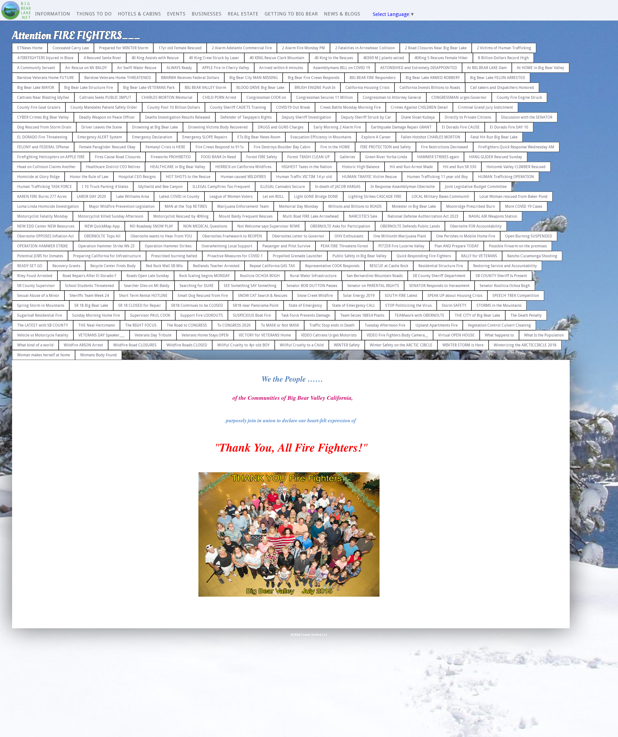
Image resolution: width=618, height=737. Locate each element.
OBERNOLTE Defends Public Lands (410, 226)
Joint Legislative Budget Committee (476, 186)
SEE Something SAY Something (250, 285)
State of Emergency (305, 305)
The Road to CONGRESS (187, 325)
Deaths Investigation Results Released (177, 117)
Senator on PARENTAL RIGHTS (373, 285)
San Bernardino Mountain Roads (375, 275)
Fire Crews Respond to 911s (220, 147)
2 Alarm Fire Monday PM (303, 48)
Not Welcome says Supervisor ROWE (268, 226)
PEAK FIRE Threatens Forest (344, 246)
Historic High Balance (360, 167)
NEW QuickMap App (102, 226)
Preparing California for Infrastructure (107, 256)
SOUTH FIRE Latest (401, 295)
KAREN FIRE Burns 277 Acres (42, 196)
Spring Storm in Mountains (40, 305)
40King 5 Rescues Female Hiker (441, 58)
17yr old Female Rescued (180, 48)
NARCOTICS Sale (363, 216)
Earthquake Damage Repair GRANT (401, 127)
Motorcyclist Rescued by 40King (181, 216)
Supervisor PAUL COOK (150, 315)
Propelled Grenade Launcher (297, 256)
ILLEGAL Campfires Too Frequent (221, 186)
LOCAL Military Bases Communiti (440, 196)
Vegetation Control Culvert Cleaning (499, 325)
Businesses (207, 14)
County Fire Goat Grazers (38, 107)
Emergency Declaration (152, 137)
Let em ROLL (273, 196)
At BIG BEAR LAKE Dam (487, 67)
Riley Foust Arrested (34, 275)
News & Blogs (342, 14)
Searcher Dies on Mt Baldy (146, 285)
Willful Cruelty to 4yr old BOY (243, 345)
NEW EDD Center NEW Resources (45, 226)
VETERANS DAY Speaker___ (101, 335)
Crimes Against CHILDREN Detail (419, 107)
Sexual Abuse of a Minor (38, 295)
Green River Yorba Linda (386, 157)
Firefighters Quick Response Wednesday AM (516, 147)
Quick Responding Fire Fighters (424, 256)
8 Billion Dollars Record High (503, 58)
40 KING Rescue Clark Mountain (276, 58)
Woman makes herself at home (43, 355)
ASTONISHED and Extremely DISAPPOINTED (418, 67)
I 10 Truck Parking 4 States (105, 186)
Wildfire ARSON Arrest (83, 345)
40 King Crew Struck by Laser (214, 58)
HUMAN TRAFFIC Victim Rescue (369, 176)
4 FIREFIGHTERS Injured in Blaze (45, 58)
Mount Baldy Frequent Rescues (246, 216)
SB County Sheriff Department (439, 275)
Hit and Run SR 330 (459, 167)
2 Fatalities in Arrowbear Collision (365, 48)
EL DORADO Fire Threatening (42, 137)
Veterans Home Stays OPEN (205, 335)
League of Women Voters (231, 196)
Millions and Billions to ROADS (355, 206)
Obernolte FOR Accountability (476, 226)
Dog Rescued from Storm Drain (44, 127)
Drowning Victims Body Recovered (218, 127)
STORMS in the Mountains (499, 305)
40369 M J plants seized (383, 58)
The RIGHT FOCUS (140, 325)
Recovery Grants (66, 266)
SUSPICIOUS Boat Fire (252, 315)
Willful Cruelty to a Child (302, 345)
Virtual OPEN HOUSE (456, 335)
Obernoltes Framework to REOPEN (232, 236)
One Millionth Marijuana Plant (399, 236)
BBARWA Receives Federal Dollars (190, 77)
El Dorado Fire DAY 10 (509, 127)
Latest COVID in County (179, 196)
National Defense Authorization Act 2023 (422, 216)
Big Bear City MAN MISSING (253, 77)
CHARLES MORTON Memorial (166, 97)
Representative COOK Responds (332, 266)
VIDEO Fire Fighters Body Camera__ (397, 335)
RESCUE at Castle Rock (389, 266)
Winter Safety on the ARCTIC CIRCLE (401, 345)
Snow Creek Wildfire (315, 295)
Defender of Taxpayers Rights (246, 117)
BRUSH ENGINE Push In (315, 87)
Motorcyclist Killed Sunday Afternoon (110, 216)
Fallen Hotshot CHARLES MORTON (430, 137)
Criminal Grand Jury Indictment (485, 107)
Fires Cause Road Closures (117, 157)
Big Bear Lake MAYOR (35, 87)
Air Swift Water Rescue (136, 67)
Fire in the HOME (335, 147)
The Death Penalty (526, 315)
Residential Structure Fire (440, 266)
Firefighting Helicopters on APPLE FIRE (51, 157)
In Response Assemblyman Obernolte (403, 186)
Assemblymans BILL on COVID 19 (341, 67)
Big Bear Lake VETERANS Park (149, 87)
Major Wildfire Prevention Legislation (121, 206)
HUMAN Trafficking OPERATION (506, 176)
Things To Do (94, 14)
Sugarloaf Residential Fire (39, 315)
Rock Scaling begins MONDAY (204, 275)
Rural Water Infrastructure (313, 275)
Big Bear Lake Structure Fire (88, 87)
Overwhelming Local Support (227, 246)
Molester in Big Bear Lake (414, 206)
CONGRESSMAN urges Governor (459, 97)
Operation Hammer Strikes (168, 246)
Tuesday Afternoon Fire (385, 325)
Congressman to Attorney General (392, 97)
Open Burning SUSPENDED (528, 236)
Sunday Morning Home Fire (96, 315)
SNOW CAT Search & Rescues (262, 295)
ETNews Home (29, 48)
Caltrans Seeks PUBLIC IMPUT (105, 97)
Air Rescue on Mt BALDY (86, 67)
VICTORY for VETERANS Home (265, 335)
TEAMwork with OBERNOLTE (419, 315)
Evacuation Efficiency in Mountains (320, 137)
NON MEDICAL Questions (205, 226)
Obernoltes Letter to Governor (298, 236)
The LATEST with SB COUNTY (42, 325)
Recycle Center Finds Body (113, 266)
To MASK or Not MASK (280, 325)
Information (52, 14)
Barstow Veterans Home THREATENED (117, 77)
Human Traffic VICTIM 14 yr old (304, 176)
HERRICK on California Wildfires (243, 167)
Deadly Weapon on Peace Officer (107, 117)
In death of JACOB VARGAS (337, 186)
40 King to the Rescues (333, 58)
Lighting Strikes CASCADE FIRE (374, 196)
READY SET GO (29, 266)
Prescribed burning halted (174, 256)
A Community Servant (36, 67)
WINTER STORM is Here (463, 345)
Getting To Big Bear (291, 14)
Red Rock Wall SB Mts (164, 266)
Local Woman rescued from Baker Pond (513, 196)
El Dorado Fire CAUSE (461, 127)
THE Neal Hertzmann (96, 325)
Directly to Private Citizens (468, 117)
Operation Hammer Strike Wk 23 (106, 246)
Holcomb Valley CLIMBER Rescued (516, 167)
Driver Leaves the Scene (101, 127)
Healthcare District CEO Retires (113, 167)
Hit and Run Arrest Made (411, 167)
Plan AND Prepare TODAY (457, 246)
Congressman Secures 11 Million (324, 97)
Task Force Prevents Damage (305, 315)
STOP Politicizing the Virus (408, 305)
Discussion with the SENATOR (526, 117)
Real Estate (243, 14)
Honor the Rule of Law (89, 176)
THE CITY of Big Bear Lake (477, 315)
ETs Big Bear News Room (258, 137)
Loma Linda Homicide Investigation (48, 206)
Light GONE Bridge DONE (316, 196)
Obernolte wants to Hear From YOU (161, 236)
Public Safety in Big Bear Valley (359, 256)
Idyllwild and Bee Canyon (160, 186)
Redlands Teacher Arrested (216, 266)
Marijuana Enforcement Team (243, 206)
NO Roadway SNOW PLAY (151, 226)
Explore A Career (376, 137)
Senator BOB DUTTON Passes (312, 285)
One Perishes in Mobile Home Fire (465, 236)
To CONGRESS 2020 (234, 325)
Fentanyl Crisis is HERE (165, 147)
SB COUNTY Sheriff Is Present (501, 275)
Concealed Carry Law (71, 48)
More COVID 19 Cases (523, 206)
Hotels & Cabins (139, 14)
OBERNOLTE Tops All (102, 236)
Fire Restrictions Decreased (444, 147)
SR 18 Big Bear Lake (91, 305)
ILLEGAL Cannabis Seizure (282, 186)
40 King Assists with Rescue (155, 58)
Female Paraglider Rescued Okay (107, 147)
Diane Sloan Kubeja (418, 117)
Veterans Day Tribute (153, 335)
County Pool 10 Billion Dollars (173, 107)
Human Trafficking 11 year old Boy (437, 176)
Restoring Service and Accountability (505, 266)
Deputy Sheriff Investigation (306, 117)
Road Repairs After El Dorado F (89, 275)
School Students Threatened (89, 285)
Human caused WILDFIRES (243, 176)
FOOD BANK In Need (218, 157)
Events (176, 14)
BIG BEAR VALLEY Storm (205, 87)
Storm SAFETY (454, 305)
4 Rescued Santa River (102, 58)
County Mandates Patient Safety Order (103, 107)
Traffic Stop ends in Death (331, 325)
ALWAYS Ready (179, 67)
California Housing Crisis (367, 87)
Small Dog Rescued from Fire (203, 295)
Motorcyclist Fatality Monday (42, 216)
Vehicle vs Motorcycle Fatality (42, 335)
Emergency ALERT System (99, 137)
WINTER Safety (347, 345)
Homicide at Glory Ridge (38, 176)
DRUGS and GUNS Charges (280, 127)
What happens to (499, 335)
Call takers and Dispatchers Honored (502, 87)
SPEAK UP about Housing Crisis (455, 295)
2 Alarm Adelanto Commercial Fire (242, 48)
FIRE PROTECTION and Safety (385, 147)
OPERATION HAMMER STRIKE (42, 246)
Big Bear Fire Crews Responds (313, 77)
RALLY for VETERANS (479, 256)
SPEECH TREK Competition (515, 295)
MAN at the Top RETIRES (186, 206)
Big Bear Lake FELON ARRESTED (497, 77)
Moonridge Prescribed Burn (470, 206)
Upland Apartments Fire (436, 325)
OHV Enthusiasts (349, 236)
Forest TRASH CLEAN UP (308, 157)
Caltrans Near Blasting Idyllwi (43, 97)
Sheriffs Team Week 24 (89, 295)
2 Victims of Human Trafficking (504, 48)
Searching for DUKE (197, 285)
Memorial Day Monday (298, 206)
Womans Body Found (98, 355)
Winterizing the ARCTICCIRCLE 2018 (525, 345)
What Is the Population (544, 335)
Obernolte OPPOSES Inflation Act (45, 236)
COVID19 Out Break (293, 107)
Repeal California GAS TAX (272, 266)
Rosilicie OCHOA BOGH (260, 275)
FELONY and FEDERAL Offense (43, 147)
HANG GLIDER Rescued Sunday (495, 157)
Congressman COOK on (266, 97)
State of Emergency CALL (353, 305)
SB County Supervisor (36, 285)
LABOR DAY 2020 (91, 196)
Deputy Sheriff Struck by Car (366, 117)
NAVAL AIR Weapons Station (493, 216)
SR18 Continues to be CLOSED (197, 305)
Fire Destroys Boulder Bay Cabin (282, 147)
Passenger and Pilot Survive (286, 246)
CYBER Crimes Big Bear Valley (43, 117)
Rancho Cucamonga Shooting (532, 256)
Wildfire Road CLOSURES (134, 345)
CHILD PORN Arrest (219, 97)
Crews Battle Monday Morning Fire (350, 107)
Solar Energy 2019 (359, 295)
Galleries (347, 157)
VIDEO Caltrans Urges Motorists (329, 335)
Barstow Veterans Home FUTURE (45, 77)
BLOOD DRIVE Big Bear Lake (260, 87)
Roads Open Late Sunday (147, 275)
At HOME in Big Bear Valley (540, 67)
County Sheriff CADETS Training (238, 107)
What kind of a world (35, 345)
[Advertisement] (597, 111)
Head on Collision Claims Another (46, 167)
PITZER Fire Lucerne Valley (401, 246)
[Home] (10, 11)
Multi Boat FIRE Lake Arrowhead (311, 216)
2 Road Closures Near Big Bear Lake (436, 48)
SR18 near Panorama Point (256, 305)
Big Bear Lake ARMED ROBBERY (433, 77)
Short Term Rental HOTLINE (143, 295)
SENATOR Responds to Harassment (439, 285)
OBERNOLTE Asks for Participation (340, 226)
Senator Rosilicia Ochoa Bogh (505, 285)
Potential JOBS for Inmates (40, 256)
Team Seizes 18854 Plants (362, 315)
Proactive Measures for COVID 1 (235, 256)
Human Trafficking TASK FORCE (44, 186)
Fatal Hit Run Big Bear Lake (494, 137)
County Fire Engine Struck (519, 97)
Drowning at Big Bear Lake (155, 127)
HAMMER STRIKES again (438, 157)
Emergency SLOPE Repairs (204, 137)
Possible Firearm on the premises (518, 246)
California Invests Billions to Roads (430, 87)
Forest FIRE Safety (261, 157)
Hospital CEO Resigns (137, 176)
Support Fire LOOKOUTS (201, 315)
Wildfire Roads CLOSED (187, 345)
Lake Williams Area (132, 196)
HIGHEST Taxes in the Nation (306, 167)
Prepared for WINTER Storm (123, 48)
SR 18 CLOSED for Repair (139, 305)
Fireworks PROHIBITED (171, 157)
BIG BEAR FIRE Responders (372, 77)
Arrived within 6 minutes (281, 67)
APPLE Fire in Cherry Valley (225, 67)
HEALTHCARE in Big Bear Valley (177, 167)
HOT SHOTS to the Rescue (188, 176)
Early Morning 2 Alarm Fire (337, 127)
